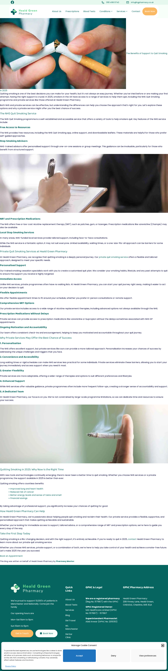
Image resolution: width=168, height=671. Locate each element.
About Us (56, 11)
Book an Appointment (11, 555)
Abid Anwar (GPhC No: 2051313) (101, 621)
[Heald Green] (24, 12)
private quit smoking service (113, 257)
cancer (30, 491)
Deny (113, 655)
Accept (79, 655)
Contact (136, 11)
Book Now (150, 11)
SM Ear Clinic (68, 636)
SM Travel (70, 620)
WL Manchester (71, 627)
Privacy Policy (10, 666)
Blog (67, 615)
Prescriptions (72, 11)
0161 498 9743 (112, 2)
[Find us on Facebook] (12, 2)
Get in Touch (22, 633)
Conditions (104, 11)
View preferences (147, 655)
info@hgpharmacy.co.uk (142, 2)
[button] (162, 645)
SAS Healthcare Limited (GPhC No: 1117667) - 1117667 (101, 612)
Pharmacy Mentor (65, 561)
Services (121, 11)
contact (132, 539)
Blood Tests (89, 11)
